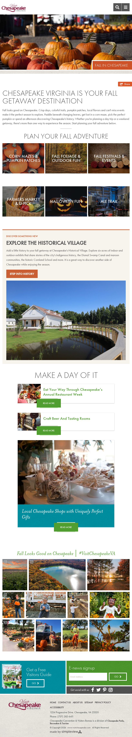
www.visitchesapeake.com (79, 727)
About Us (78, 702)
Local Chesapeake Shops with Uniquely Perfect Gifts (62, 514)
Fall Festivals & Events (109, 158)
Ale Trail (109, 201)
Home (53, 702)
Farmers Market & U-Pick (23, 201)
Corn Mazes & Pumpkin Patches (23, 158)
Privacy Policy (103, 702)
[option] (23, 158)
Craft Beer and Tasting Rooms (66, 418)
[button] (126, 7)
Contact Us (64, 702)
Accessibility (57, 707)
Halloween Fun (66, 201)
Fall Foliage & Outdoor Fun (66, 158)
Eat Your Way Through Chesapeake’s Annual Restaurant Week (72, 392)
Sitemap (89, 702)
